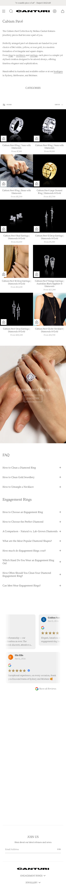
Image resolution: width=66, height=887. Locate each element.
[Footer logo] (33, 869)
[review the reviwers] (37, 628)
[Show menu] (4, 11)
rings (10, 55)
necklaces (20, 55)
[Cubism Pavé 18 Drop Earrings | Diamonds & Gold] (16, 261)
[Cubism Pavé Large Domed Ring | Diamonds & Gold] (49, 170)
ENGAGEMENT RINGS (31, 875)
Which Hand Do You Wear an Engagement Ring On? (28, 562)
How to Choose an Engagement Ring (23, 512)
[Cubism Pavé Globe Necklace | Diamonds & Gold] (49, 309)
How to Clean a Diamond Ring (19, 467)
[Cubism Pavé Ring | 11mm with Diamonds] (16, 170)
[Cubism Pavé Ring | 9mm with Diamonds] (49, 125)
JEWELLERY (31, 882)
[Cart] (62, 11)
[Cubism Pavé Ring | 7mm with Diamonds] (16, 125)
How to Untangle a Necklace (18, 486)
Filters (9, 104)
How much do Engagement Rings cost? (24, 550)
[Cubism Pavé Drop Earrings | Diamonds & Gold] (16, 309)
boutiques (58, 71)
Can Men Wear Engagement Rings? (22, 585)
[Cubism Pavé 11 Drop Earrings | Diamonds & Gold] (49, 216)
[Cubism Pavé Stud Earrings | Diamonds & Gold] (16, 216)
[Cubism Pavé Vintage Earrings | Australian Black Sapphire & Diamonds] (49, 261)
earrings (34, 55)
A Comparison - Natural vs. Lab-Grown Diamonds (30, 531)
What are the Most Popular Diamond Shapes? (27, 540)
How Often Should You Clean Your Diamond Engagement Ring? (27, 574)
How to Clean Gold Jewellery (19, 477)
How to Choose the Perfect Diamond (23, 521)
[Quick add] (4, 138)
